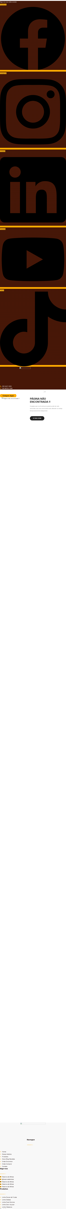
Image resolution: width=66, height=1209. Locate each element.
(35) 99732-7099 (7, 388)
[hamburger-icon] (45, 391)
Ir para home (37, 418)
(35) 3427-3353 (7, 386)
